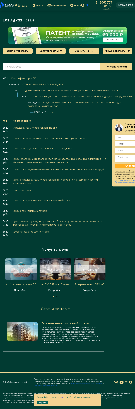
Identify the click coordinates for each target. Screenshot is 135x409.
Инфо (76, 5)
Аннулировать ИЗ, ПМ (117, 50)
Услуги (39, 5)
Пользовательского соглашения (45, 386)
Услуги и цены (55, 249)
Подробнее (21, 290)
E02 (17, 90)
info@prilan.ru (107, 9)
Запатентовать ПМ (51, 50)
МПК (5, 78)
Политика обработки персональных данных (87, 384)
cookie (63, 397)
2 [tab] (56, 296)
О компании (22, 5)
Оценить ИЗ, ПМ (84, 50)
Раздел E (14, 84)
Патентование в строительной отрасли (65, 323)
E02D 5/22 (40, 112)
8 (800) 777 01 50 (104, 4)
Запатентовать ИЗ (17, 50)
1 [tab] (53, 296)
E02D (24, 96)
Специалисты (59, 5)
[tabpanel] (21, 275)
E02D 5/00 (34, 102)
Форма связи (125, 5)
